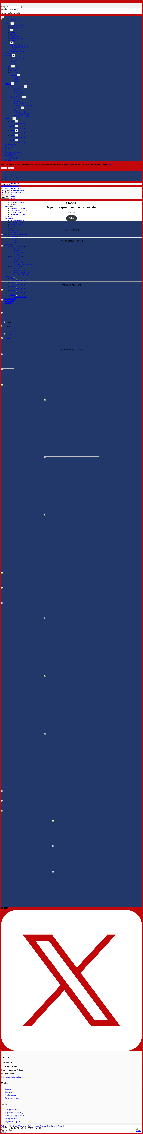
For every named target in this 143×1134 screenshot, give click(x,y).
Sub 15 (12, 135)
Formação (13, 75)
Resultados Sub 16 (20, 133)
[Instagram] (5, 909)
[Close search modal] (2, 4)
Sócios (7, 43)
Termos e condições (25, 1126)
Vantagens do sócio (12, 1110)
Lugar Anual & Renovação (19, 47)
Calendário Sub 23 (20, 112)
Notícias (8, 66)
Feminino (13, 70)
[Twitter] (71, 1050)
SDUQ (7, 23)
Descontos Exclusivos (17, 45)
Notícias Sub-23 (15, 72)
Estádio (8, 160)
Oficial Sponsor (15, 62)
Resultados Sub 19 (20, 123)
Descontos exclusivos (13, 152)
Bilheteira (8, 53)
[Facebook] (2, 909)
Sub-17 (16, 79)
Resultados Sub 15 (20, 137)
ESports (12, 64)
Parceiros (8, 56)
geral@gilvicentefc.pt (14, 1077)
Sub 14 (12, 140)
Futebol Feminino (16, 97)
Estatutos (13, 40)
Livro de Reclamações (42, 1126)
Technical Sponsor (16, 60)
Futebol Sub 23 (15, 108)
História (12, 32)
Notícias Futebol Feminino (23, 105)
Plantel (16, 89)
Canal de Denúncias (58, 1126)
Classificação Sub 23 (21, 114)
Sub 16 (12, 131)
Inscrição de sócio (16, 49)
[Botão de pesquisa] (23, 6)
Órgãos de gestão (16, 28)
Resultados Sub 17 (20, 128)
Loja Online (9, 146)
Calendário (18, 91)
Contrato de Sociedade (18, 26)
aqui (110, 164)
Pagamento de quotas (17, 51)
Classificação (19, 93)
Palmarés (13, 34)
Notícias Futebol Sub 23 (22, 116)
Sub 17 (12, 126)
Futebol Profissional (17, 86)
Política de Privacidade (9, 1126)
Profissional (14, 68)
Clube (7, 30)
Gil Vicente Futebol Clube (10, 186)
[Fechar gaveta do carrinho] (17, 9)
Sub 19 (12, 121)
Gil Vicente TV (10, 144)
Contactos (8, 148)
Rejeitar (11, 168)
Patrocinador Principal (17, 58)
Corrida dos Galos (11, 158)
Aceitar (4, 168)
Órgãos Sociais (15, 36)
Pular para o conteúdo (8, 2)
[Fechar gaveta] (2, 17)
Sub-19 (16, 81)
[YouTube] (7, 909)
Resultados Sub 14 (20, 142)
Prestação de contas (17, 38)
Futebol (8, 84)
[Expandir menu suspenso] (12, 23)
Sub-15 (16, 77)
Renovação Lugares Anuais (15, 1116)
